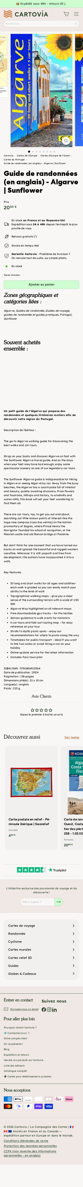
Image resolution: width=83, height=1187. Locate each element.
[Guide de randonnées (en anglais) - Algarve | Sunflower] (41, 377)
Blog (6, 1049)
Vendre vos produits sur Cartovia (23, 1060)
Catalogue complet (15, 1070)
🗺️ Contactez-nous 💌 (17, 1033)
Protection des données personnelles (30, 1146)
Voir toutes (71, 737)
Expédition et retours (16, 1054)
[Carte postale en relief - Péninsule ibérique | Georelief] (31, 793)
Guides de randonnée (30, 310)
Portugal (65, 314)
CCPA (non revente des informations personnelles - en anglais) (30, 1153)
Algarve (9, 310)
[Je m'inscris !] (59, 902)
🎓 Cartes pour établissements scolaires (27, 1076)
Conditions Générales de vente (26, 1140)
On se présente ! (13, 1043)
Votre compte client (15, 1038)
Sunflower (10, 318)
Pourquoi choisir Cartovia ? (20, 1027)
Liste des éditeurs (14, 1065)
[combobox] (41, 23)
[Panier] (66, 14)
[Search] (76, 23)
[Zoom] (66, 141)
